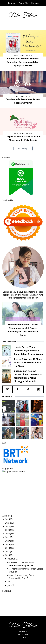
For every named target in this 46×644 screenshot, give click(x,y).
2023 (7, 530)
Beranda (11, 3)
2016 (7, 555)
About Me (23, 3)
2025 (7, 522)
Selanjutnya (23, 148)
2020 (7, 540)
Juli (9, 581)
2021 (7, 537)
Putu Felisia (23, 15)
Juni (10, 585)
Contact (35, 3)
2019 (7, 544)
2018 (7, 548)
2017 (7, 551)
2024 (7, 526)
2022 (7, 533)
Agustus (12, 558)
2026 (7, 519)
